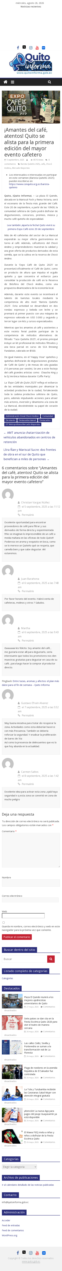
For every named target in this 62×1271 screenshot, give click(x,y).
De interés (10, 420)
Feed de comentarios (13, 1230)
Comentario (9, 831)
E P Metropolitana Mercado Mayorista (23, 424)
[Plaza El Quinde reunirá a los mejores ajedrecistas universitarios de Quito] (12, 995)
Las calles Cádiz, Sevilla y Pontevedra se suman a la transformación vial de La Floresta (37, 1048)
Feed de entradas (11, 1225)
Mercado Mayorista (21, 168)
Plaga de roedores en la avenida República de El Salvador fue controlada (40, 1071)
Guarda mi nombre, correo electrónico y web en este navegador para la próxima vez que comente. (31, 928)
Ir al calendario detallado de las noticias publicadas (28, 1184)
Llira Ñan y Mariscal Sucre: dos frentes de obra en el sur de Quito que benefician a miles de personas (29, 454)
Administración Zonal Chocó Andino (22, 416)
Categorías (7, 978)
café (43, 164)
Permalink (28, 515)
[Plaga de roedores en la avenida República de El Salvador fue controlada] (12, 1066)
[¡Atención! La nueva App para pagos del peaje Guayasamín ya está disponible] (12, 1109)
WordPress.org (9, 1235)
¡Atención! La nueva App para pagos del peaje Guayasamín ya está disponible (40, 1114)
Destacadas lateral (27, 420)
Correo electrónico (12, 895)
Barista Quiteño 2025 (30, 164)
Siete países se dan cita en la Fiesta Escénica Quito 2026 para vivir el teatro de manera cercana (40, 1023)
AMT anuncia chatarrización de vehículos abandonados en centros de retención (29, 437)
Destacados (45, 420)
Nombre (6, 877)
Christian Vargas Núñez (35, 502)
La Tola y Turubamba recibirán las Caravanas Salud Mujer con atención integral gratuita (40, 1092)
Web (4, 911)
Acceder (6, 1220)
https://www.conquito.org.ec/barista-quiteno (29, 185)
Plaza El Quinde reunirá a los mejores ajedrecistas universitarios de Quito (38, 1000)
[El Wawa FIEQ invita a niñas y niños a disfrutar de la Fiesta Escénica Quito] (12, 1130)
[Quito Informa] (31, 54)
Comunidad (47, 416)
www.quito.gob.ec (31, 1261)
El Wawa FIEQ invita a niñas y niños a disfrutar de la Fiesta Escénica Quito (39, 1135)
